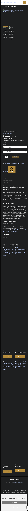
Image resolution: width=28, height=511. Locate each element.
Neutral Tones (20, 163)
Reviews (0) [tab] (5, 182)
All (3, 133)
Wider (11, 133)
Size (4, 149)
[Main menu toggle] (24, 2)
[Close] (25, 496)
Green (9, 163)
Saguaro (4, 164)
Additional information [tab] (8, 180)
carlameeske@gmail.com (18, 482)
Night (24, 163)
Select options (7, 356)
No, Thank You (14, 507)
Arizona (6, 163)
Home (4, 131)
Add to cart (15, 156)
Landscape (13, 163)
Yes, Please (14, 502)
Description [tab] (5, 177)
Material (4, 144)
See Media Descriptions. (18, 229)
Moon (16, 163)
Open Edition (8, 131)
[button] (24, 11)
